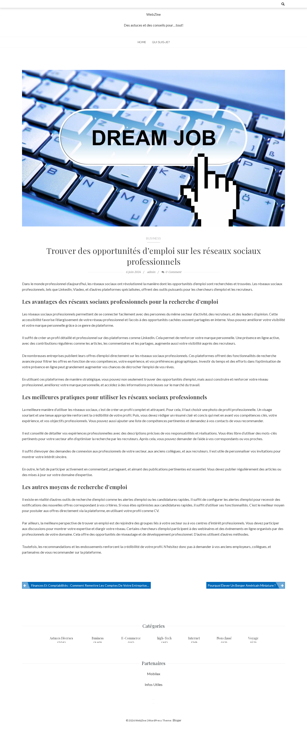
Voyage (253, 638)
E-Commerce (131, 638)
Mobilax (153, 674)
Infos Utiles (153, 684)
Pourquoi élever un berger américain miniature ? (242, 585)
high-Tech (164, 638)
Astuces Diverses (61, 638)
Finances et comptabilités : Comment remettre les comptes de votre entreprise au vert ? (91, 585)
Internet (194, 638)
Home (142, 42)
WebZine (153, 14)
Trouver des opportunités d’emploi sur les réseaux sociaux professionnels (153, 256)
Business (153, 238)
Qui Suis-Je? (161, 42)
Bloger (177, 720)
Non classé (224, 638)
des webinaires (203, 528)
